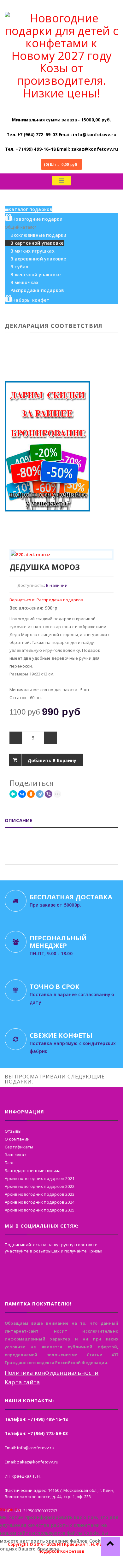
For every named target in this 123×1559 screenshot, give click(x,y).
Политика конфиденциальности (51, 1372)
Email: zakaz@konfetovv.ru (87, 149)
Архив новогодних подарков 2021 (39, 1178)
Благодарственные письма (33, 1170)
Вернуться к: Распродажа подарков (46, 600)
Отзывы (13, 1131)
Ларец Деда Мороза (104, 567)
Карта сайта (22, 1382)
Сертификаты (19, 1147)
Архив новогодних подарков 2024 (39, 1202)
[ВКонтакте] (22, 794)
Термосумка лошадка (111, 567)
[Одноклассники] (31, 794)
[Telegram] (40, 794)
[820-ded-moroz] (61, 554)
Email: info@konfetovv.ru (87, 134)
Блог (9, 1162)
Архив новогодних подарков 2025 (39, 1210)
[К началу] (110, 1546)
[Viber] (48, 794)
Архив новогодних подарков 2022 (39, 1186)
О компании (17, 1139)
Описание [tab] (18, 820)
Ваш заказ (15, 1155)
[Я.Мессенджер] (13, 794)
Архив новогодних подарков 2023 (39, 1194)
